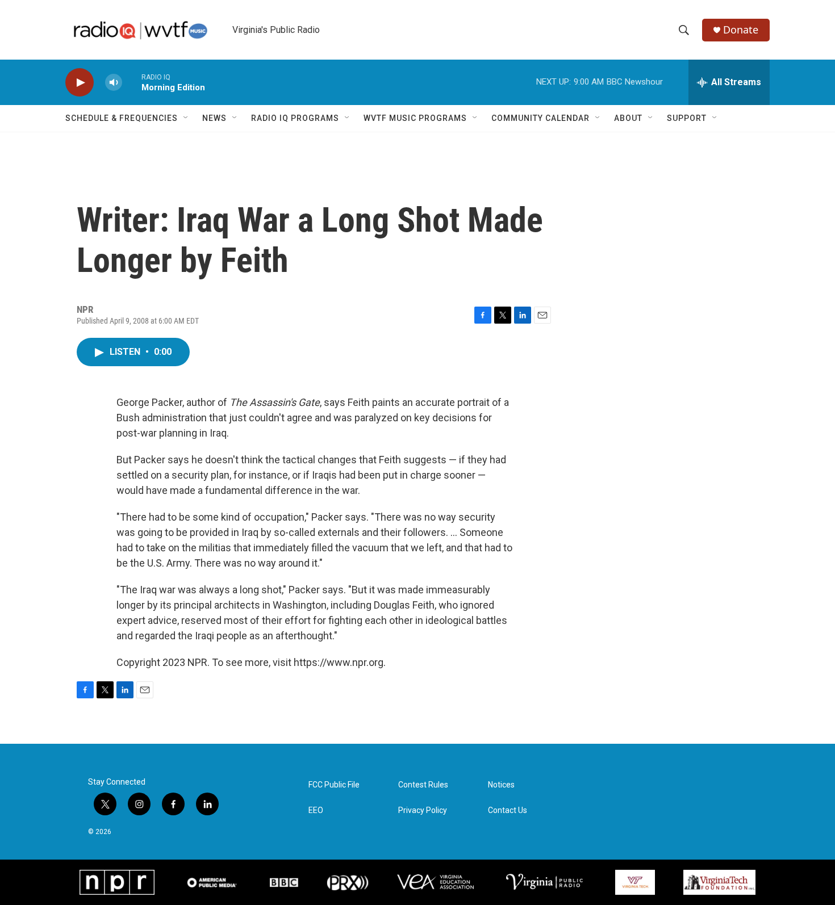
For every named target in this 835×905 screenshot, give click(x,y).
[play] (79, 82)
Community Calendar (540, 118)
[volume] (113, 82)
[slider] (131, 82)
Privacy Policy (422, 810)
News (214, 118)
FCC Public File (334, 785)
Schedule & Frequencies (121, 118)
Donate (740, 30)
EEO (315, 810)
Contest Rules (423, 785)
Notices (501, 785)
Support (687, 118)
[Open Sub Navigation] (186, 118)
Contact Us (507, 810)
